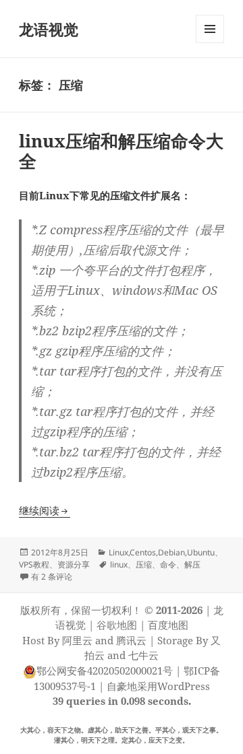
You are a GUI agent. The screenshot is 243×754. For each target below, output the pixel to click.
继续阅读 (44, 510)
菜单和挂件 (210, 42)
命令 (168, 564)
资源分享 (73, 564)
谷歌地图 (117, 624)
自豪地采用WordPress (158, 686)
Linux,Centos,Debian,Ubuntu (162, 552)
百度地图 (168, 624)
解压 (192, 564)
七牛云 (143, 655)
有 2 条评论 (51, 576)
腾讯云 (131, 640)
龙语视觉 (48, 29)
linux (119, 564)
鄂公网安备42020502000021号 (104, 670)
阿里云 (77, 640)
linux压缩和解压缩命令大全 (121, 151)
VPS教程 (34, 564)
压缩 (144, 564)
